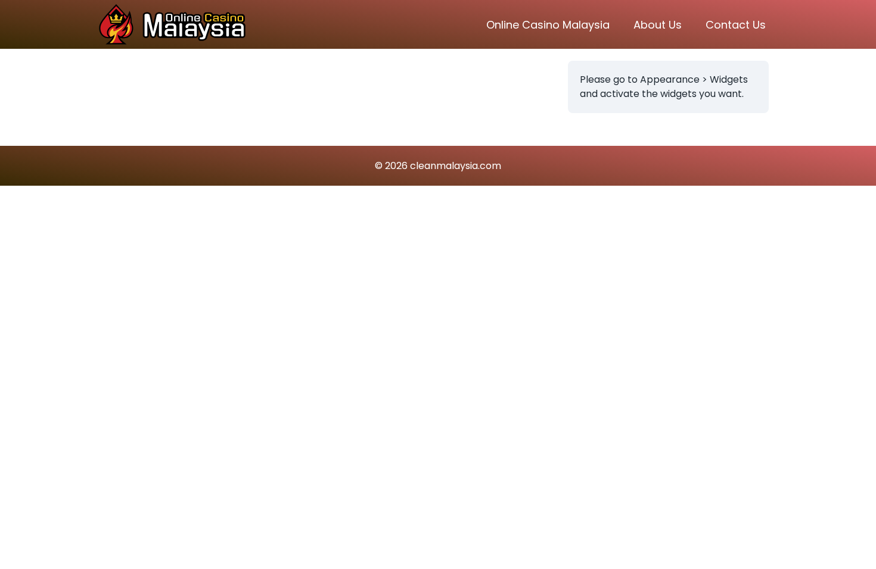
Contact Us (736, 24)
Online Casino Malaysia (548, 24)
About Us (657, 24)
